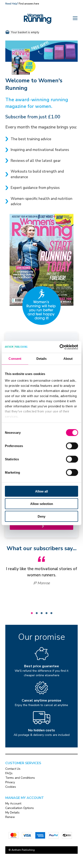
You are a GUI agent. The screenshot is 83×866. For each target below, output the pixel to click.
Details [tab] (41, 358)
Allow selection (41, 504)
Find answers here (29, 3)
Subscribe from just (32, 117)
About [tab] (68, 358)
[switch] (72, 445)
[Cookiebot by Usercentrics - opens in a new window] (59, 347)
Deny (41, 516)
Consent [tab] (15, 358)
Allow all (41, 491)
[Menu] (75, 18)
